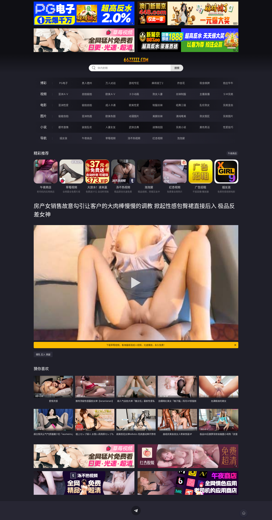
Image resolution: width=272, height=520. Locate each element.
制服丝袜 (158, 105)
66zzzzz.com (136, 60)
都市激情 (63, 127)
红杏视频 (158, 138)
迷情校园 (158, 127)
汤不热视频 (134, 138)
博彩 (43, 83)
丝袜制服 (181, 94)
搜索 (176, 68)
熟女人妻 (158, 94)
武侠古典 (134, 127)
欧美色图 (110, 116)
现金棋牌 (205, 83)
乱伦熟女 (205, 105)
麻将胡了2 (157, 83)
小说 (43, 127)
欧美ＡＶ (110, 94)
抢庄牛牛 (228, 83)
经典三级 (181, 105)
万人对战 (110, 83)
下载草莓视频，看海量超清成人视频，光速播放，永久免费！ (136, 344)
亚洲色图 (87, 116)
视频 (43, 94)
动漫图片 (134, 116)
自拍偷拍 (87, 94)
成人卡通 (110, 105)
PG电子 (63, 83)
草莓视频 (110, 138)
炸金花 (181, 83)
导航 (43, 138)
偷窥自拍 (63, 116)
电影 (43, 105)
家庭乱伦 (87, 127)
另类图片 (228, 116)
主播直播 (205, 94)
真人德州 (87, 83)
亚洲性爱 (63, 105)
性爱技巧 (228, 127)
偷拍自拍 (87, 105)
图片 (43, 116)
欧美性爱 (134, 105)
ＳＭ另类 (228, 94)
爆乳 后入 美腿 (43, 354)
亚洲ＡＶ (63, 94)
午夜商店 (87, 138)
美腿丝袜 (158, 116)
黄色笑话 (205, 127)
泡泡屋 (181, 138)
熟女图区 (205, 116)
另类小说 (181, 127)
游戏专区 (134, 83)
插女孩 (63, 138)
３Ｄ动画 (134, 94)
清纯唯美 (181, 116)
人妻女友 (110, 127)
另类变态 (228, 105)
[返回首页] (243, 513)
